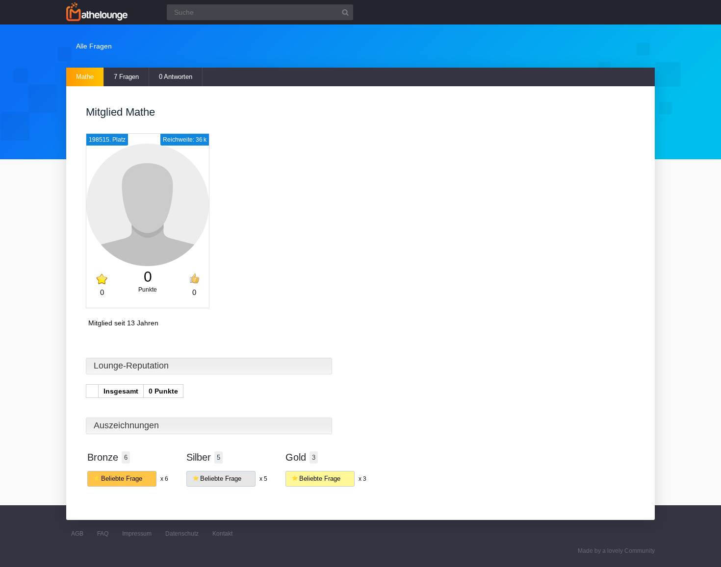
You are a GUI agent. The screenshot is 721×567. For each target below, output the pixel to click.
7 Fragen (126, 76)
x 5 (263, 478)
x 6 (164, 478)
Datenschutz (182, 533)
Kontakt (222, 533)
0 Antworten (175, 76)
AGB (77, 533)
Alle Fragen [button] (94, 46)
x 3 (362, 478)
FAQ (102, 533)
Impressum (137, 533)
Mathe (85, 76)
